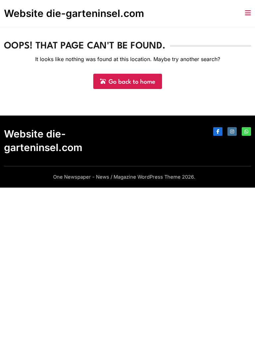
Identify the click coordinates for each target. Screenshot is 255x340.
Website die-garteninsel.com (74, 13)
